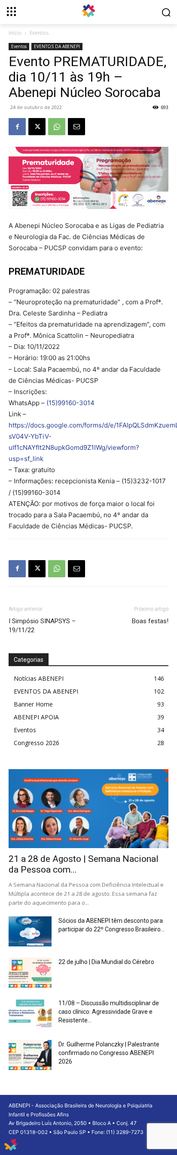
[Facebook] (17, 126)
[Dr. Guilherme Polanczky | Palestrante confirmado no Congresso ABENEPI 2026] (30, 1055)
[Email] (76, 126)
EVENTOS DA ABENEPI (57, 46)
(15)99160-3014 (70, 403)
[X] (37, 126)
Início (15, 32)
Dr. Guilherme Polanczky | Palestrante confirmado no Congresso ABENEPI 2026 (108, 1053)
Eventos (39, 32)
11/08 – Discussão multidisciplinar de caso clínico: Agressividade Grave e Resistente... (108, 1012)
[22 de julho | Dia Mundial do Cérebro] (30, 973)
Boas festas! (150, 621)
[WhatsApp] (56, 126)
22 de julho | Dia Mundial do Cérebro (106, 961)
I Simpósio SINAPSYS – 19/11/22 (42, 625)
